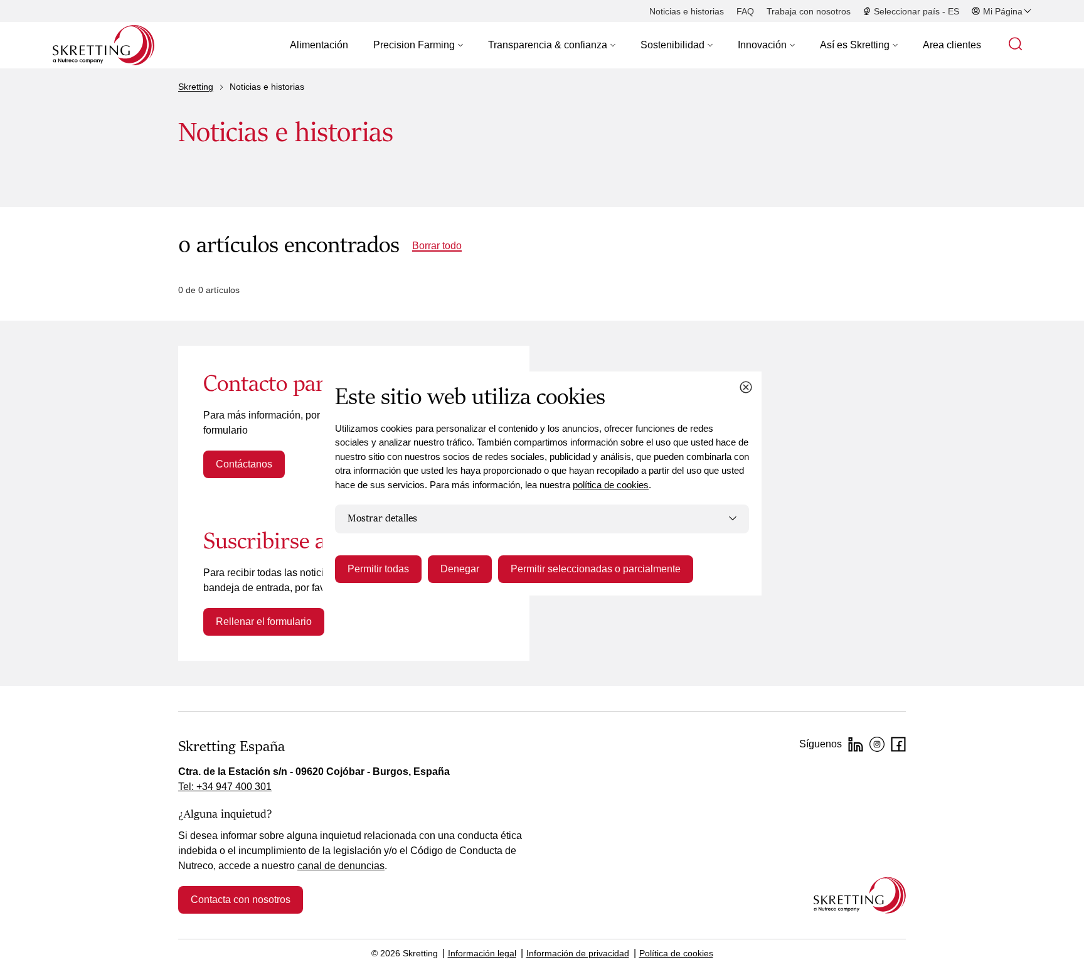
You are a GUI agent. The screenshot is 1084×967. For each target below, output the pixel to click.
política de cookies (611, 484)
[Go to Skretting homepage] (103, 45)
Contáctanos (244, 464)
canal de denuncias (341, 865)
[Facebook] (898, 744)
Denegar (459, 569)
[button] (418, 45)
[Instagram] (877, 744)
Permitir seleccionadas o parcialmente (596, 569)
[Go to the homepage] (860, 895)
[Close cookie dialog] (745, 387)
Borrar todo (437, 245)
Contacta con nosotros (240, 899)
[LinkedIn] (855, 744)
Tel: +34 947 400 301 (225, 786)
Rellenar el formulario (264, 621)
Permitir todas (378, 569)
